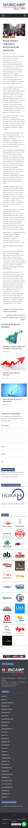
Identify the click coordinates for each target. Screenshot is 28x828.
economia (3, 722)
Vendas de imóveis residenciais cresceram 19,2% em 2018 (14, 347)
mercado (12, 37)
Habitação (4, 741)
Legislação (5, 37)
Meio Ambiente (5, 767)
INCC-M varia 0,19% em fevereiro (11, 374)
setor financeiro (5, 784)
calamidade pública (6, 702)
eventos (3, 732)
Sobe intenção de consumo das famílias (12, 400)
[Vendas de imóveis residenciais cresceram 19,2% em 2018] (14, 331)
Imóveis (3, 748)
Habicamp (13, 53)
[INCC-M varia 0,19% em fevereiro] (14, 358)
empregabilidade (5, 728)
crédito (3, 715)
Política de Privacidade (10, 806)
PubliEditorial (4, 777)
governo (3, 735)
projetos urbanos (5, 774)
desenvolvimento (5, 719)
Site (2, 461)
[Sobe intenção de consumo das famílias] (14, 384)
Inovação (3, 754)
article (3, 696)
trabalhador (4, 793)
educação (3, 725)
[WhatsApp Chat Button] (24, 824)
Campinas (3, 706)
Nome (3, 446)
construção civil (5, 709)
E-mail (3, 454)
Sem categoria (5, 780)
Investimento (4, 758)
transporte (4, 797)
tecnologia (4, 790)
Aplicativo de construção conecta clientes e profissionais (13, 310)
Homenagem (4, 745)
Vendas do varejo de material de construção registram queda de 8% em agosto (13, 317)
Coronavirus (4, 712)
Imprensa (3, 751)
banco (3, 699)
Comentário (5, 425)
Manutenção (4, 764)
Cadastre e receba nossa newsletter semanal (13, 504)
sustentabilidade (5, 787)
